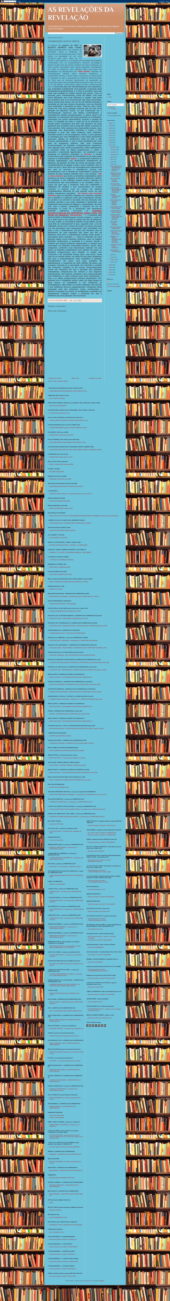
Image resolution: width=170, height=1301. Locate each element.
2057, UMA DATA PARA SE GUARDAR (115, 180)
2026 (110, 123)
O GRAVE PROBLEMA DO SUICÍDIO (115, 196)
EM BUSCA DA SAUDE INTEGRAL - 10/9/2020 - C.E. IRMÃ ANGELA (68, 545)
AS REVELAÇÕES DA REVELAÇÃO (81, 13)
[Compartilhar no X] (77, 300)
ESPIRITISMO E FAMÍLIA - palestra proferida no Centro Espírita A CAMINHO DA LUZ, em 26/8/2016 (65, 946)
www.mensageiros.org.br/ (95, 1001)
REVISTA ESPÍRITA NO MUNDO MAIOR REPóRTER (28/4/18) (66, 750)
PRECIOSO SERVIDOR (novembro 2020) (61, 508)
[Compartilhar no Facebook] (79, 300)
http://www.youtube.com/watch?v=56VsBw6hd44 (101, 842)
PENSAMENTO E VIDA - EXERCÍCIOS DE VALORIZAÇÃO (65, 1224)
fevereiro (113, 259)
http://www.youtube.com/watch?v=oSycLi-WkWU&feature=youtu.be (99, 860)
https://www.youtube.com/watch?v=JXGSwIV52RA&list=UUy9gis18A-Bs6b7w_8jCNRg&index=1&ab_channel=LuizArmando (83, 515)
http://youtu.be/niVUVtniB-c (95, 962)
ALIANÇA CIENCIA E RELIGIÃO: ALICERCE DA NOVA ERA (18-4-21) (68, 420)
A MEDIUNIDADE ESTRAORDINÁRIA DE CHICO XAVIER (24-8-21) (68, 391)
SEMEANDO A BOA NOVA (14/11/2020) (60, 479)
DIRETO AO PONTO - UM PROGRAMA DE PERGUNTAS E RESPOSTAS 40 (70, 677)
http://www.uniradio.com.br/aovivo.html (99, 911)
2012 (110, 274)
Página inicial (75, 378)
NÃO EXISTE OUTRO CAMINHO (114, 223)
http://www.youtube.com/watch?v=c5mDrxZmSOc (102, 825)
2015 (110, 267)
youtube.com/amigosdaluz (56, 1115)
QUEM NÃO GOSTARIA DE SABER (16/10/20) (62, 530)
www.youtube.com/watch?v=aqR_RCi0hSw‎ (100, 940)
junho (112, 161)
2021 (110, 135)
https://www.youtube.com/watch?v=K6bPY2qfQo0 (63, 1246)
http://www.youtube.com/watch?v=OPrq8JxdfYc (101, 896)
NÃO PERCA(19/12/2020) (56, 471)
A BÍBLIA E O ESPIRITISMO (57, 884)
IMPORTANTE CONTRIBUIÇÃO (115, 250)
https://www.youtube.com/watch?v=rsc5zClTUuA (62, 1239)
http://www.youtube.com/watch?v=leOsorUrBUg (101, 994)
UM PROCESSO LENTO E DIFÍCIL (116, 184)
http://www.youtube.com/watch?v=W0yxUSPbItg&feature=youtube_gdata (99, 870)
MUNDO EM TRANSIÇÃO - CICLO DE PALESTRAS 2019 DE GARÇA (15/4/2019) (72, 655)
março (112, 257)
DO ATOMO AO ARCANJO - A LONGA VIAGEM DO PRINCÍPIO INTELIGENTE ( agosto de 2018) (76, 728)
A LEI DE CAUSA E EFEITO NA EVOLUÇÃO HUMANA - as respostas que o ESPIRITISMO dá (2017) (77, 809)
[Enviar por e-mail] (74, 300)
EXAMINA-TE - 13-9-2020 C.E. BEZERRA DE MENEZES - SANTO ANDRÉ (70, 552)
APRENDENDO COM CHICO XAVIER (116, 207)
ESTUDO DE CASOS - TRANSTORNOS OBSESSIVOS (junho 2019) (68, 618)
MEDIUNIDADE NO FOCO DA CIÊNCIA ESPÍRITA (115, 202)
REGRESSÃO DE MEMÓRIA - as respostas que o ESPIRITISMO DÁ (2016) (63, 927)
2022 (110, 133)
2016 (110, 265)
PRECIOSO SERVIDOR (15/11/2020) (59, 501)
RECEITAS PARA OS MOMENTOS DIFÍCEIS (61, 1177)
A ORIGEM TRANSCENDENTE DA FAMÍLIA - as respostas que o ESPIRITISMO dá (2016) (65, 974)
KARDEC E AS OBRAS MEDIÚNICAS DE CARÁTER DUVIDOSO (115, 239)
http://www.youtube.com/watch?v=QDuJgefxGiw (62, 1268)
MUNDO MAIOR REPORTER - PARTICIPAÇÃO (62, 604)
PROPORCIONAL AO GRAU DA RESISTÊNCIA (116, 232)
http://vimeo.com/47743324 (95, 987)
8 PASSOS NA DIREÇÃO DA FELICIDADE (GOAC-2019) (65, 611)
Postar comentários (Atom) (60, 381)
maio (112, 164)
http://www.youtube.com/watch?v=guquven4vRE (101, 978)
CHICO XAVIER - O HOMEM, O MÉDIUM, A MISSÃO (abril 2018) (67, 765)
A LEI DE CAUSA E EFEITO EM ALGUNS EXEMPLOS (64, 1147)
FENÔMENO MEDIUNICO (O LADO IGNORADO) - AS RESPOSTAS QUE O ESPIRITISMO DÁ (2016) (64, 985)
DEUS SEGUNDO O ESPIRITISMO (115, 227)
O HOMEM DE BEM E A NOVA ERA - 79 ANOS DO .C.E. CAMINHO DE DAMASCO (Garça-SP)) (76, 699)
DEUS (51, 1202)
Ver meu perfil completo (113, 286)
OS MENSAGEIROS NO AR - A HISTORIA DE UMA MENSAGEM (67, 633)
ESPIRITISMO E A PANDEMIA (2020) (59, 567)
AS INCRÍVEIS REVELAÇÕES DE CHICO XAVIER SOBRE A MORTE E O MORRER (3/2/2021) (75, 449)
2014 (110, 269)
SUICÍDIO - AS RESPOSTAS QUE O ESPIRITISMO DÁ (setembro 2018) (69, 714)
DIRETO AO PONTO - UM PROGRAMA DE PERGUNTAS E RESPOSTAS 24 (70, 721)
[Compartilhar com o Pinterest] (80, 300)
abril (112, 254)
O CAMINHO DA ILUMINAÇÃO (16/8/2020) (61, 559)
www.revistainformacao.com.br (96, 889)
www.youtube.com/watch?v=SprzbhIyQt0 (99, 954)
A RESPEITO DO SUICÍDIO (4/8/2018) (60, 736)
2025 (110, 125)
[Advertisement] (75, 364)
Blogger (102, 1280)
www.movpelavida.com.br (56, 1232)
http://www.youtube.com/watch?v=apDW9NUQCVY (102, 832)
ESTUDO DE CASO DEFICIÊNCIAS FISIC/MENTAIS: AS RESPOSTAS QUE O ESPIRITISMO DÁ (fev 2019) (79, 662)
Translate (113, 108)
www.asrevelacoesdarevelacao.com (59, 413)
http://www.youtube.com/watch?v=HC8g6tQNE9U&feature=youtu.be (98, 970)
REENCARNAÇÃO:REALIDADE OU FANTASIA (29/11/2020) (66, 486)
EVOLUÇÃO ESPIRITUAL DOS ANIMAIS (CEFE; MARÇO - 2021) (67, 442)
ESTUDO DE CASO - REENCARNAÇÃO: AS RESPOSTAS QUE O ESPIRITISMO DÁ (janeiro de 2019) (77, 670)
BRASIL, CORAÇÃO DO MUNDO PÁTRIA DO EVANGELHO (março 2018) (70, 780)
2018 (110, 142)
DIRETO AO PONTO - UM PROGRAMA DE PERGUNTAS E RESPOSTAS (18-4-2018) (73, 772)
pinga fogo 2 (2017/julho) (56, 824)
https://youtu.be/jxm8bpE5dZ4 (57, 405)
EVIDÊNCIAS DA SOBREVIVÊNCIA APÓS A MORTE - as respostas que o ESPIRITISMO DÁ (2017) (77, 816)
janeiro (113, 262)
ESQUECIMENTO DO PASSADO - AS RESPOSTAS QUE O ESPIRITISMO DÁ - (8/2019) (74, 596)
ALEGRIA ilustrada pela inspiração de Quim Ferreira (64, 1036)
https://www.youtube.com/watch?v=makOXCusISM (63, 1261)
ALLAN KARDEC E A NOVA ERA (58, 537)
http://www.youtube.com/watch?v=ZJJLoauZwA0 (101, 904)
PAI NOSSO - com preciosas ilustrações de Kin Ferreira (64, 1061)
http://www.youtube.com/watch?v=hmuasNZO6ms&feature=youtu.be (98, 881)
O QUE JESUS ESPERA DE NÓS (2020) (60, 574)
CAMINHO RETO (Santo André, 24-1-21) (60, 457)
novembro (114, 149)
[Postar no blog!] (75, 300)
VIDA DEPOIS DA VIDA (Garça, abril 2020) (61, 435)
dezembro (114, 147)
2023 (110, 130)
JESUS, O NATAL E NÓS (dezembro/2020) (61, 464)
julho (112, 159)
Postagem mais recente (55, 378)
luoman (89, 1280)
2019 (110, 140)
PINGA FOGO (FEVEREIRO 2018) (59, 787)
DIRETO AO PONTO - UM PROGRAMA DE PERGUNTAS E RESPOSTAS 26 (70, 706)
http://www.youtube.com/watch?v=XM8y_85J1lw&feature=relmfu (97, 919)
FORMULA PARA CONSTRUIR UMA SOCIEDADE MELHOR (116, 217)
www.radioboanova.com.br (95, 929)
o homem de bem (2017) (56, 840)
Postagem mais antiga (95, 378)
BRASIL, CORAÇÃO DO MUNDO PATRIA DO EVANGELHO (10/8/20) (68, 581)
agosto (113, 157)
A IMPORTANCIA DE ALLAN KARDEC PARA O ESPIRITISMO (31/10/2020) (70, 523)
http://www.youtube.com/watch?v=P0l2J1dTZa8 (62, 1276)
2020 (110, 138)
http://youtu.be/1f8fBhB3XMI (96, 947)
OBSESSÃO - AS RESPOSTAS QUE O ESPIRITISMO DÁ (65, 1154)
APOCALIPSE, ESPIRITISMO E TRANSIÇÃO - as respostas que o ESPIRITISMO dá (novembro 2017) (78, 794)
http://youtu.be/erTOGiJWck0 (96, 851)
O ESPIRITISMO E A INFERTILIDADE (116, 211)
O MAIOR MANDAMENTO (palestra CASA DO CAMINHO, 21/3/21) (68, 427)
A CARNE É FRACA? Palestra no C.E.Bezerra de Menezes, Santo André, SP (70, 493)
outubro (113, 152)
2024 (110, 128)
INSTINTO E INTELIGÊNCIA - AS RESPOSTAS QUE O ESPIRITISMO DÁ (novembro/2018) (74, 684)
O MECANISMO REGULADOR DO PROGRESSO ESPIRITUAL (116, 190)
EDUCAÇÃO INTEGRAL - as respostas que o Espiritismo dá (66, 1028)
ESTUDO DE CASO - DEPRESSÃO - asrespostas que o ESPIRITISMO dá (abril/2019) (73, 640)
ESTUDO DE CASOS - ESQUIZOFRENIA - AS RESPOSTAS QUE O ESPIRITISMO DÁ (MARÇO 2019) (77, 647)
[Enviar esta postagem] (70, 300)
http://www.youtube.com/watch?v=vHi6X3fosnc (62, 1254)
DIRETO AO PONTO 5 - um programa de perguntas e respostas (67, 758)
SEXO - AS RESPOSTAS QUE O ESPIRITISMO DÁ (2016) (65, 1011)
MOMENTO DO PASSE (55, 589)
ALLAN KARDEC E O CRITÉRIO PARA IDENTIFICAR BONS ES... (116, 168)
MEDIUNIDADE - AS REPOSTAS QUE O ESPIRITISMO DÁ (65, 1170)
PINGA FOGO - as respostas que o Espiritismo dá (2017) (65, 866)
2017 (110, 145)
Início (110, 97)
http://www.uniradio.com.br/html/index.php (99, 1018)
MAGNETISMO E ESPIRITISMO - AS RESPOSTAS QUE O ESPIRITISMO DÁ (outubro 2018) (75, 692)
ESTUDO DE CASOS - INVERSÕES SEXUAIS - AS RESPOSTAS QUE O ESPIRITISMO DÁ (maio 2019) (78, 625)
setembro (113, 154)
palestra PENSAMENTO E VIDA (58, 1217)
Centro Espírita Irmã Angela (57, 398)
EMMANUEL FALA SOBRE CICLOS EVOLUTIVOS (115, 174)
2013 (110, 272)
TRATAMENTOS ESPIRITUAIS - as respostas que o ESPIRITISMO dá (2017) (71, 802)
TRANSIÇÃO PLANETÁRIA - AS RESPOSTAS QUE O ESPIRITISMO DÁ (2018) (71, 743)
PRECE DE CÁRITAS (55, 1210)
